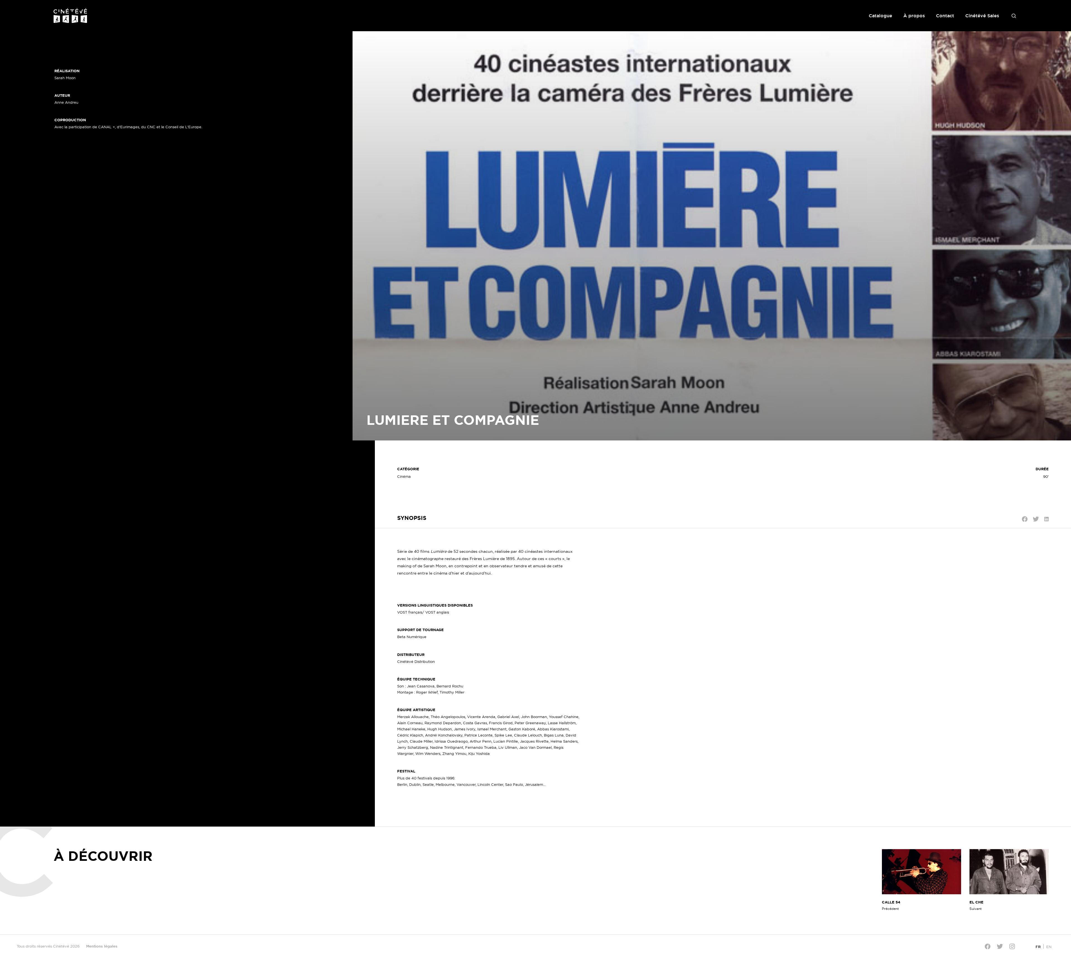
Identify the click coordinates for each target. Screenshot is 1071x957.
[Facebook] (987, 946)
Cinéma (404, 476)
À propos (914, 15)
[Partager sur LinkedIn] (1046, 519)
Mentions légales (101, 946)
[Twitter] (1000, 946)
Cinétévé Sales (982, 15)
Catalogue (880, 15)
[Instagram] (1012, 946)
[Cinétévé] (70, 15)
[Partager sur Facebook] (1024, 519)
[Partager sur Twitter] (1036, 519)
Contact (945, 15)
